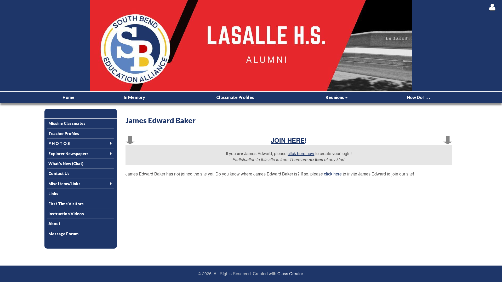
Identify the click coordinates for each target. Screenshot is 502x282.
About (54, 223)
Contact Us (59, 173)
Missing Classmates (66, 123)
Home (68, 97)
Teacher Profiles (63, 133)
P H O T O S (59, 143)
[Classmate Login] (492, 7)
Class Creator (290, 274)
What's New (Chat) (65, 163)
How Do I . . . (418, 97)
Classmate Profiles (235, 97)
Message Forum (63, 233)
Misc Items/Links (64, 183)
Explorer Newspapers (68, 153)
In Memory (134, 97)
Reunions (335, 97)
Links (53, 193)
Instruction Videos (66, 213)
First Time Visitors (66, 203)
